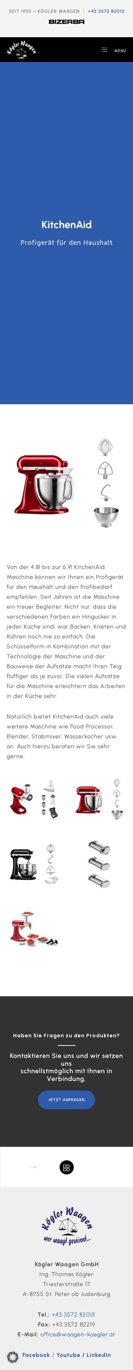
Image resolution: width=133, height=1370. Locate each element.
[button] (13, 1357)
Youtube (68, 1355)
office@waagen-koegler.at (77, 1334)
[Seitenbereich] (102, 49)
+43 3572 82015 (106, 11)
